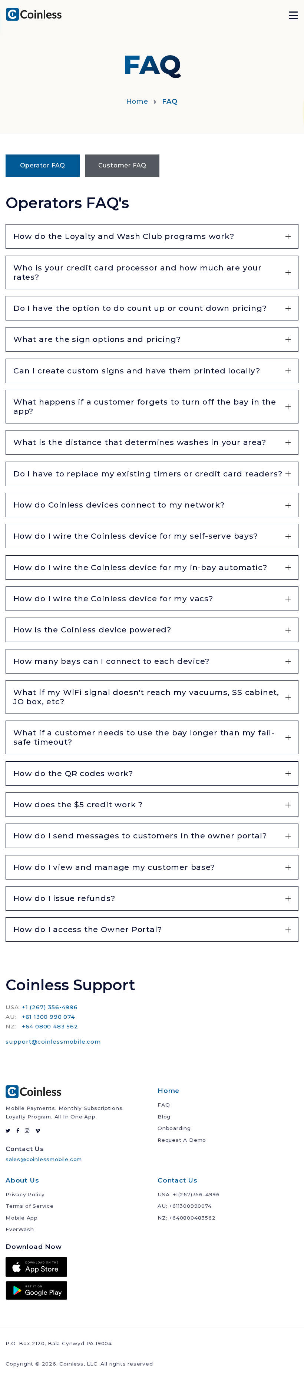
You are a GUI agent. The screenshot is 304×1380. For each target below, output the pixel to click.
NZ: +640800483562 (187, 1218)
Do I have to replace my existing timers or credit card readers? (147, 473)
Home (137, 101)
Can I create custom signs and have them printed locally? (136, 370)
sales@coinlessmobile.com (44, 1159)
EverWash (20, 1229)
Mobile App (22, 1218)
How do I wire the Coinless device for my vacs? (113, 598)
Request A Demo (182, 1140)
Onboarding (174, 1128)
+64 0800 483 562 (50, 1026)
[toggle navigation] (293, 14)
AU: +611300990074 (185, 1206)
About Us (22, 1180)
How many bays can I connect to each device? (111, 661)
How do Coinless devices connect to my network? (119, 504)
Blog (164, 1117)
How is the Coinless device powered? (92, 629)
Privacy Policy (25, 1194)
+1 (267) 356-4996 (50, 1007)
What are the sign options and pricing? (97, 339)
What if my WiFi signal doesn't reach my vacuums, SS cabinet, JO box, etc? (146, 697)
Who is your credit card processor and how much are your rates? (137, 272)
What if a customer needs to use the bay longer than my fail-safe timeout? (144, 737)
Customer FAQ (122, 165)
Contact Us (178, 1180)
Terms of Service (30, 1206)
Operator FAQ (43, 165)
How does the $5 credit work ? (78, 804)
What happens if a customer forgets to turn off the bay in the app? (144, 406)
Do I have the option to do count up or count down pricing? (140, 308)
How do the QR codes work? (73, 773)
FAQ (164, 1105)
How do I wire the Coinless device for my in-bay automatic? (140, 567)
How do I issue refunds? (64, 898)
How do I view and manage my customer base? (114, 867)
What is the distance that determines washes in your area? (139, 442)
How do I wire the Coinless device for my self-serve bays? (135, 536)
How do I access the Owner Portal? (87, 929)
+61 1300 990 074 (48, 1016)
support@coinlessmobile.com (53, 1041)
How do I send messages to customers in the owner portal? (140, 835)
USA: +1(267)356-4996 (189, 1194)
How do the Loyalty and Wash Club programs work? (123, 236)
